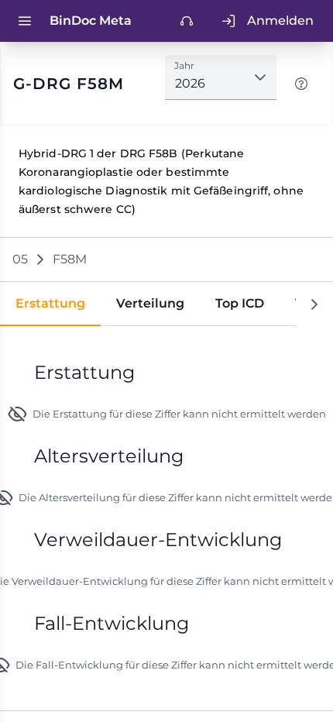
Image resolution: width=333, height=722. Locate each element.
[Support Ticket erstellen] (186, 21)
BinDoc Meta (91, 20)
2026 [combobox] (190, 83)
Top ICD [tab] (239, 303)
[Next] (314, 304)
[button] (260, 77)
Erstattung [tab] (50, 303)
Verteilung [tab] (150, 303)
